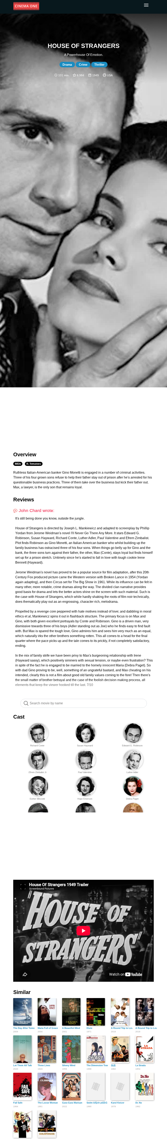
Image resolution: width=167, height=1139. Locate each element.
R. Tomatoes (33, 463)
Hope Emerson (84, 799)
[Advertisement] (83, 416)
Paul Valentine (85, 772)
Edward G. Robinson (132, 745)
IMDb (18, 463)
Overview (24, 454)
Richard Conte (37, 745)
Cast (19, 717)
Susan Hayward (85, 745)
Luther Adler (132, 772)
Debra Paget (132, 799)
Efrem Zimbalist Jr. (37, 772)
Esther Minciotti (37, 799)
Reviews (23, 499)
